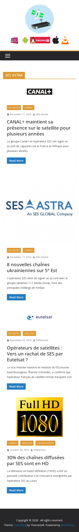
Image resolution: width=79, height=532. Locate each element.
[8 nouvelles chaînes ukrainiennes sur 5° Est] (39, 207)
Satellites (29, 333)
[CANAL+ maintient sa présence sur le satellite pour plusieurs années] (39, 91)
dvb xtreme (42, 114)
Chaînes (28, 107)
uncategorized (45, 443)
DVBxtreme (42, 340)
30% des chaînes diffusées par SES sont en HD (35, 460)
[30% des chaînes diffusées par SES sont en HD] (39, 417)
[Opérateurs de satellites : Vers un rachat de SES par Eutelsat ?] (39, 317)
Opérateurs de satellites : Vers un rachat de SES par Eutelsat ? (35, 354)
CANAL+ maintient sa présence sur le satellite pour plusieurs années (39, 127)
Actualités (13, 107)
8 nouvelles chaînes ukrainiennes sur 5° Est (32, 267)
